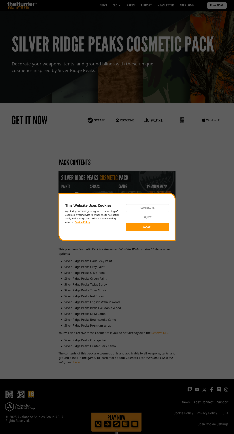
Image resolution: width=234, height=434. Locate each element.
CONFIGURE (147, 207)
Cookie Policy (82, 222)
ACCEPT (147, 226)
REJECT (148, 217)
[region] (117, 217)
